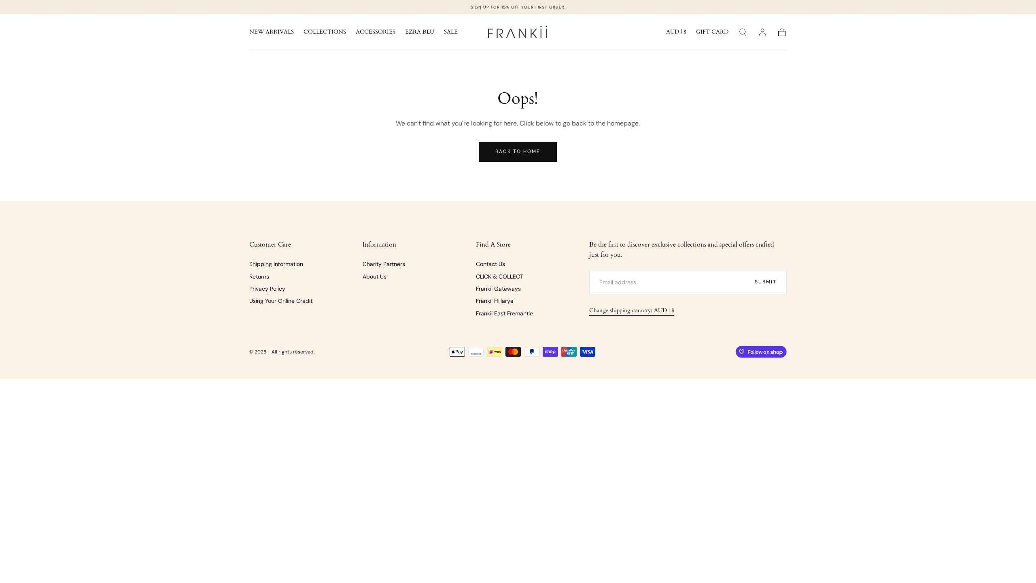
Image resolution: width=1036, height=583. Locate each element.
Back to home (517, 151)
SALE (451, 32)
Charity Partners (384, 264)
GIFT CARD (712, 32)
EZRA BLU (419, 32)
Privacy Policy (267, 288)
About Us (374, 276)
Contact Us (490, 264)
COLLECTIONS (325, 32)
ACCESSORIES (375, 32)
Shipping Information (276, 264)
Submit (766, 282)
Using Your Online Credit (280, 300)
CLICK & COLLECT (499, 276)
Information (379, 244)
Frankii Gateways (498, 288)
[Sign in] (762, 32)
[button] (676, 33)
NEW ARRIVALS (271, 32)
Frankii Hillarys (494, 300)
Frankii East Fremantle (504, 313)
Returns (259, 276)
